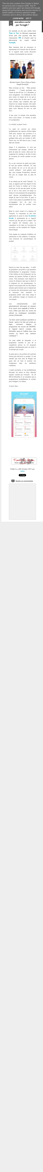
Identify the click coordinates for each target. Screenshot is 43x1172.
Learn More (18, 18)
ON (19, 38)
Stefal (22, 471)
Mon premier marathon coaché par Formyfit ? (22, 22)
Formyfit (12, 42)
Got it (28, 18)
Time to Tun (14, 33)
